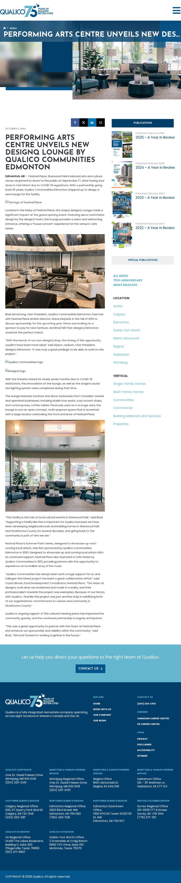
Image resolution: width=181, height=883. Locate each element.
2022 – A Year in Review (155, 227)
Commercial (122, 408)
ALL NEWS (120, 276)
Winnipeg (120, 362)
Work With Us (102, 709)
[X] (83, 122)
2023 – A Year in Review (155, 197)
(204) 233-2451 (146, 703)
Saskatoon (121, 354)
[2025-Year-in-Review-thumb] (122, 132)
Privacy (142, 738)
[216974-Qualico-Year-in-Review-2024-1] (122, 163)
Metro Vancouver (126, 338)
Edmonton (121, 322)
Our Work (99, 720)
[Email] (100, 122)
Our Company (102, 714)
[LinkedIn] (92, 122)
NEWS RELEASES (125, 285)
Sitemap (142, 755)
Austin (118, 306)
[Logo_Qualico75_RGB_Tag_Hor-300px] (26, 5)
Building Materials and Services (137, 416)
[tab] (143, 122)
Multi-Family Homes (128, 392)
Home (96, 703)
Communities (123, 400)
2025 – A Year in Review (155, 137)
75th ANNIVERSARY (128, 280)
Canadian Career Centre (153, 718)
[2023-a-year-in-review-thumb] (122, 193)
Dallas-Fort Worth (126, 330)
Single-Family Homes (129, 384)
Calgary (119, 314)
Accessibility (146, 750)
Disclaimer (144, 744)
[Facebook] (75, 122)
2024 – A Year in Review (155, 167)
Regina (118, 346)
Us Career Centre (148, 724)
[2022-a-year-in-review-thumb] (122, 223)
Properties (121, 424)
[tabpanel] (144, 191)
